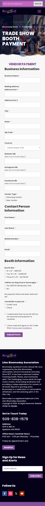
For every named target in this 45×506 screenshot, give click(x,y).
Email (7, 249)
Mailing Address (12, 86)
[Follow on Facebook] (4, 493)
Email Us (8, 447)
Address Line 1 (11, 89)
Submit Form (13, 334)
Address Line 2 (11, 100)
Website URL (10, 154)
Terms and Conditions (22, 328)
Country (8, 143)
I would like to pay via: (14, 301)
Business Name (12, 76)
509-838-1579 (15, 419)
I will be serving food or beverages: (20, 282)
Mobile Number (12, 239)
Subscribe (35, 476)
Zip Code (9, 132)
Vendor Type (10, 194)
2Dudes (14, 406)
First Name (10, 217)
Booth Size (9, 268)
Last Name (9, 228)
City (6, 111)
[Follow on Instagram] (10, 493)
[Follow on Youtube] (22, 493)
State (7, 121)
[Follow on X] (16, 493)
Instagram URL (11, 167)
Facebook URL (11, 181)
